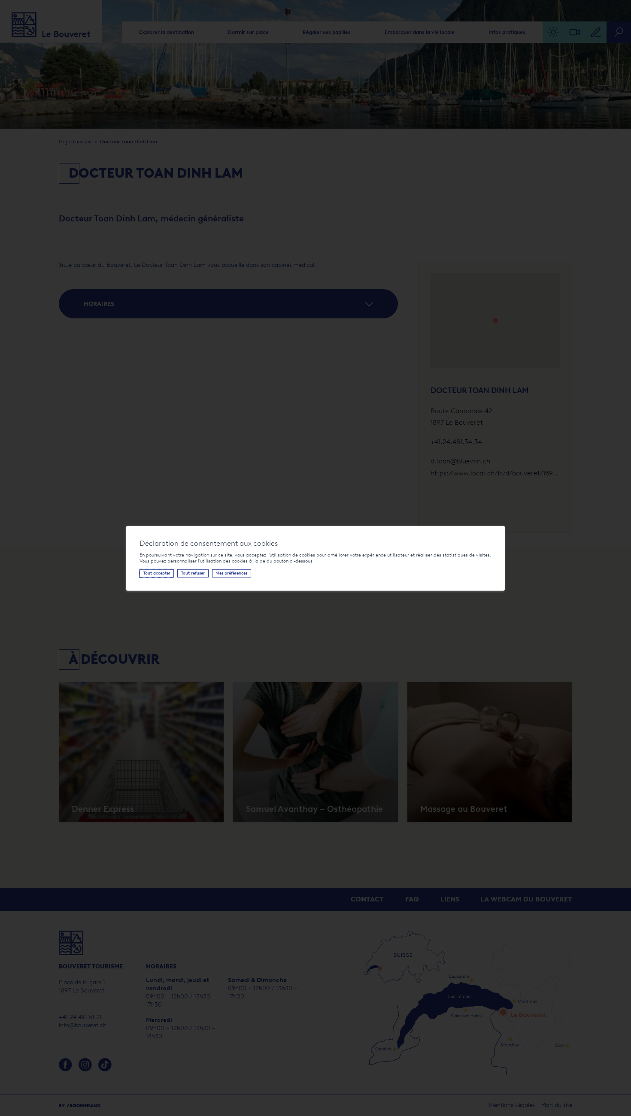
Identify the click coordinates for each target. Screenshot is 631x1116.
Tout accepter (156, 573)
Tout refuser (193, 573)
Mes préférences (231, 573)
